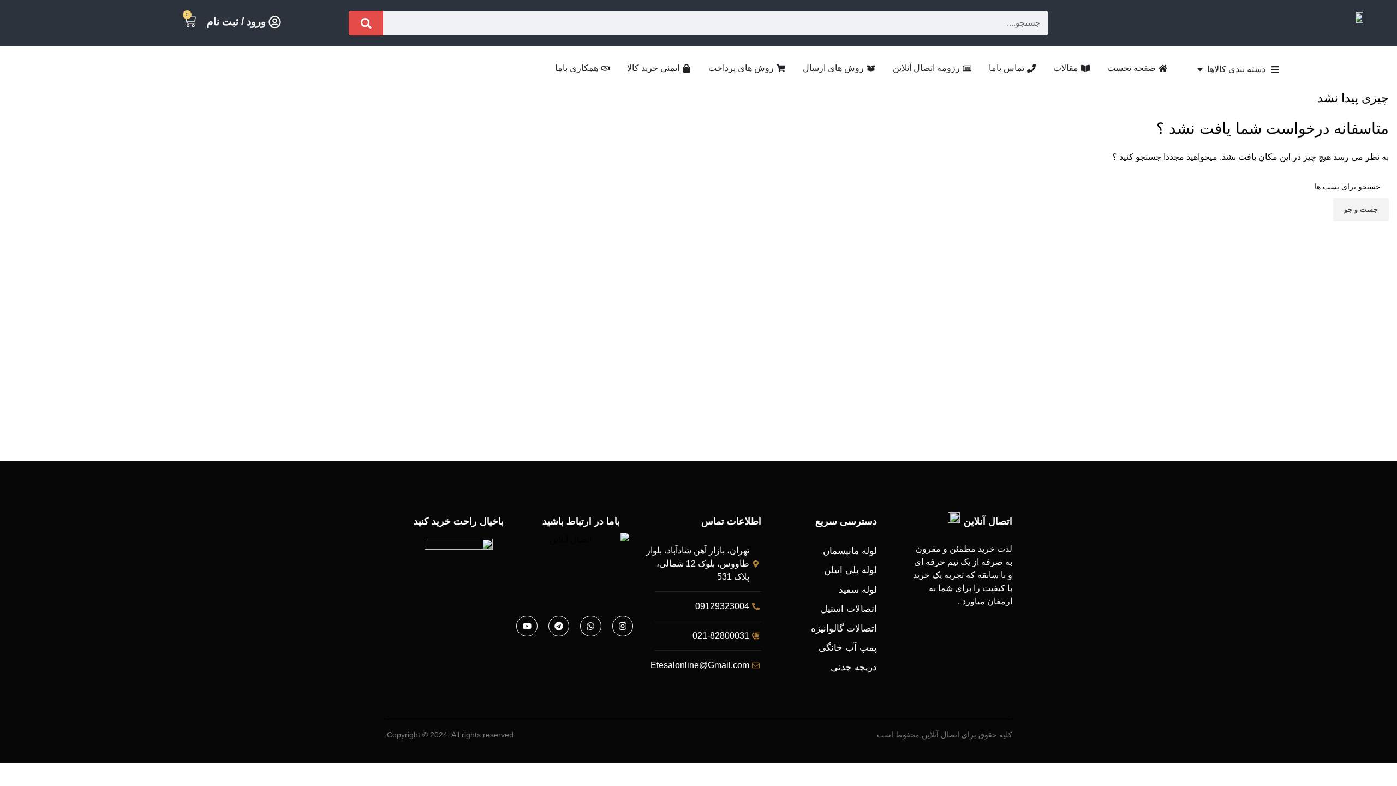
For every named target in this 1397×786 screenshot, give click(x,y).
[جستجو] (366, 23)
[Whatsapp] (590, 626)
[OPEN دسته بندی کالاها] (1200, 69)
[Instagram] (622, 626)
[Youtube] (526, 626)
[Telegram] (558, 626)
